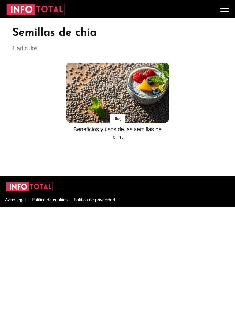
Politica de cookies (50, 199)
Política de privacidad (94, 199)
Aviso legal (15, 199)
